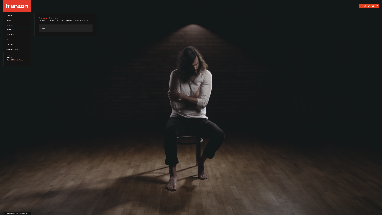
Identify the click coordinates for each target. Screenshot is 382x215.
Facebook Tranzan (361, 6)
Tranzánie (9, 44)
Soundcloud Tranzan (377, 6)
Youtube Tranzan (365, 6)
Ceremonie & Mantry (13, 49)
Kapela (8, 20)
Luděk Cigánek (25, 213)
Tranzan (9, 15)
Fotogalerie (10, 35)
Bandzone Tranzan (373, 6)
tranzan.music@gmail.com (17, 60)
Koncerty (9, 25)
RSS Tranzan (369, 6)
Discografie (10, 30)
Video (8, 40)
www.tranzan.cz (15, 62)
